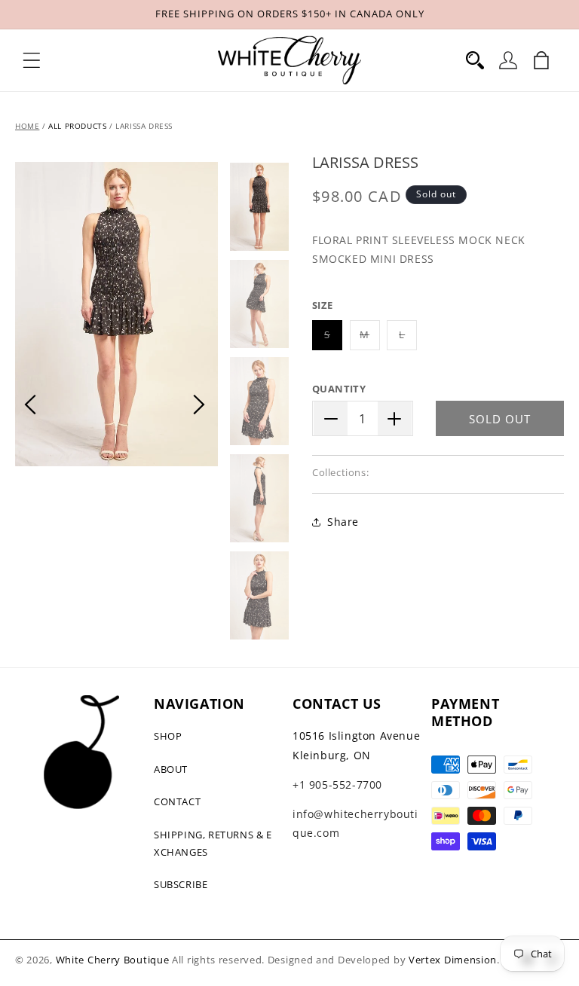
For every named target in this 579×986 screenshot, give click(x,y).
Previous (30, 404)
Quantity (339, 388)
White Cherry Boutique (113, 959)
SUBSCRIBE (180, 884)
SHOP (168, 736)
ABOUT (171, 769)
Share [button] (343, 521)
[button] (31, 60)
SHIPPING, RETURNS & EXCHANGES (213, 843)
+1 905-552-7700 (337, 784)
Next (199, 404)
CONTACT (177, 801)
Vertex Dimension (453, 959)
